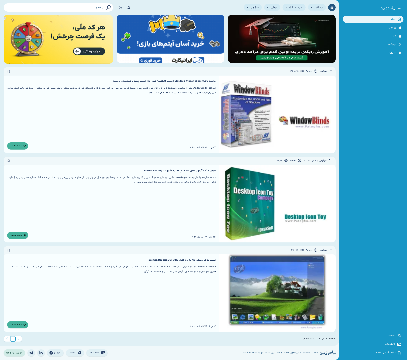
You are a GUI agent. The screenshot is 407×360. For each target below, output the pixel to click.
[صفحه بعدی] (7, 339)
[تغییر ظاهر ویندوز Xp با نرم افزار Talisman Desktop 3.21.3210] (277, 293)
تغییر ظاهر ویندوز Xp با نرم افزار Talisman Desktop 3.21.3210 (181, 260)
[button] (13, 339)
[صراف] (58, 39)
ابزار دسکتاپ (309, 161)
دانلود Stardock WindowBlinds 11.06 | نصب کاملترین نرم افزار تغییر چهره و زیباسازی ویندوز (164, 81)
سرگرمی (323, 71)
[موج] (281, 39)
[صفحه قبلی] (19, 339)
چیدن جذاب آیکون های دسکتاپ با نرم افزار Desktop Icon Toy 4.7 (179, 171)
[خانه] (332, 7)
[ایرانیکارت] (170, 39)
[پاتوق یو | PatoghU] (388, 8)
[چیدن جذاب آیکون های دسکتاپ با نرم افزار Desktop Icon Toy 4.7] (277, 203)
